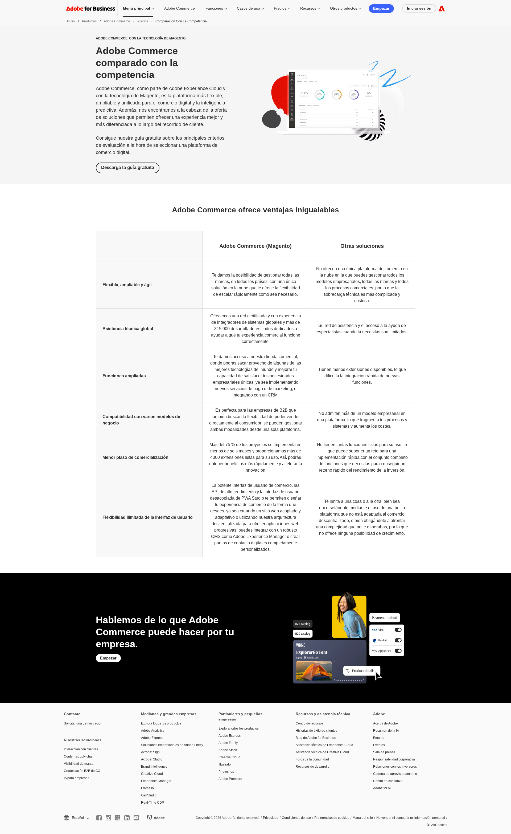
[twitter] (117, 817)
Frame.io (147, 788)
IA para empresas (76, 778)
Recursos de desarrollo (312, 766)
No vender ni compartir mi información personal (410, 818)
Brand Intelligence (154, 766)
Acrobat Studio (151, 759)
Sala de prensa (384, 752)
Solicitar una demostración (83, 723)
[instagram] (108, 817)
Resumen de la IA (386, 730)
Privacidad (270, 818)
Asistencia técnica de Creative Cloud (322, 752)
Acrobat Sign (150, 752)
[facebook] (99, 817)
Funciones (214, 8)
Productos (89, 21)
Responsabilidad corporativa (394, 759)
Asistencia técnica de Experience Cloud (324, 745)
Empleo (378, 738)
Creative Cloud (152, 774)
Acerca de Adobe (385, 723)
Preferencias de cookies (331, 818)
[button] (76, 817)
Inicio (71, 21)
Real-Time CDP (152, 802)
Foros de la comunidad (312, 759)
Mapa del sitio (363, 818)
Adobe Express (152, 738)
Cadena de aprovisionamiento (395, 774)
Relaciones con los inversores (395, 766)
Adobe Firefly (228, 743)
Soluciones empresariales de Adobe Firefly (171, 745)
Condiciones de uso (296, 818)
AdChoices (439, 825)
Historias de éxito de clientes (316, 730)
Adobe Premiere (230, 779)
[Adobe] (441, 8)
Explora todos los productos (161, 723)
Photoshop (226, 772)
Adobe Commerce (179, 8)
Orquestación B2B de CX (82, 771)
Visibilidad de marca (78, 764)
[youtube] (136, 817)
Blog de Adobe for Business (316, 738)
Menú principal (136, 8)
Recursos (308, 8)
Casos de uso (248, 8)
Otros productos (343, 8)
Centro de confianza (387, 781)
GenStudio (148, 795)
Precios (280, 8)
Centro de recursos (309, 723)
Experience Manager (156, 781)
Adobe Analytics (152, 730)
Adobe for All (382, 788)
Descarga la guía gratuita (127, 167)
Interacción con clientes (81, 749)
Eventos (379, 745)
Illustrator (225, 764)
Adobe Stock (228, 750)
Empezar (381, 8)
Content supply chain (79, 756)
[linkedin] (127, 817)
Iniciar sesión (419, 8)
